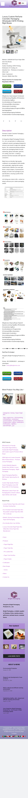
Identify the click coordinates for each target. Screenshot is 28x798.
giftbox (14, 422)
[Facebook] (3, 121)
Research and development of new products (12, 678)
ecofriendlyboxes (18, 420)
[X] (9, 121)
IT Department (20, 729)
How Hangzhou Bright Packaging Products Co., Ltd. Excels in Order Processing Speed (12, 710)
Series (6, 569)
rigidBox (13, 424)
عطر (13, 425)
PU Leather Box (8, 551)
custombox (15, 419)
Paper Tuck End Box (9, 555)
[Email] (21, 121)
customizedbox (7, 420)
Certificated (6, 562)
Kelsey (12, 413)
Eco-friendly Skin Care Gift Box (11, 523)
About (4, 573)
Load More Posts (14, 656)
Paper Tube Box (8, 548)
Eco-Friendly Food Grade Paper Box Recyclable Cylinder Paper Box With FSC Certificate (13, 512)
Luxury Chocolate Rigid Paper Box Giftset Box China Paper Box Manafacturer (12, 529)
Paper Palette (7, 559)
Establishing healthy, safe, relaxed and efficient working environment (13, 698)
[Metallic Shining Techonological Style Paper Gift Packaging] (22, 646)
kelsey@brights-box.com (13, 365)
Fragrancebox (7, 422)
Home (4, 537)
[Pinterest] (15, 121)
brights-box (10, 417)
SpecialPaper (7, 425)
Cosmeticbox (7, 419)
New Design (6, 566)
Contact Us (6, 577)
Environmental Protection (10, 668)
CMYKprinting (18, 417)
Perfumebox (6, 424)
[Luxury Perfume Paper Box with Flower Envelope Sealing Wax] (6, 646)
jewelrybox (20, 422)
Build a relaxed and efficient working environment (13, 688)
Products (5, 541)
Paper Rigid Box (8, 544)
